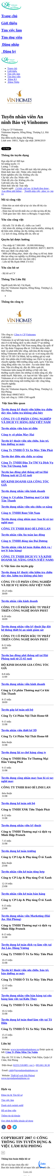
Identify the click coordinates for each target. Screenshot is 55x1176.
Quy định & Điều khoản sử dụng (17, 1120)
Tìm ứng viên (11, 37)
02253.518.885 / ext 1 (23, 1065)
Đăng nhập (10, 44)
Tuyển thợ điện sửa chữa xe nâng (22, 456)
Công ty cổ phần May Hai (17, 434)
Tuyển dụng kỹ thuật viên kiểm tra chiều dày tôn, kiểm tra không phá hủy (26, 411)
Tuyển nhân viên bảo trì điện (19, 428)
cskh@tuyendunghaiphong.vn (23, 1070)
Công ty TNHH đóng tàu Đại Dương (24, 540)
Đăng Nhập (13, 82)
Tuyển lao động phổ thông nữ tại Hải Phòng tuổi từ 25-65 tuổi (24, 473)
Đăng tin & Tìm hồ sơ (11, 1095)
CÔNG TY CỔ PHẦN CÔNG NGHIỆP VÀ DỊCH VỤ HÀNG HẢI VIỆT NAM (26, 420)
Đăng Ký (12, 79)
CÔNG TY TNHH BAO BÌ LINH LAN (26, 528)
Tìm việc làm (11, 30)
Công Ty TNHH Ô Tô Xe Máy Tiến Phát (27, 450)
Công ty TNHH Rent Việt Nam (20, 512)
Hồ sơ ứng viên (8, 1110)
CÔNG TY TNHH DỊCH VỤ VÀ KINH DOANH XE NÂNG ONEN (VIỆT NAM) (27, 558)
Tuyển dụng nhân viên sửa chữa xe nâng (26, 506)
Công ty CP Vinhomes (25, 334)
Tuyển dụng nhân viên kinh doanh (23, 491)
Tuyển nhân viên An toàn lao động (23, 534)
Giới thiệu (9, 23)
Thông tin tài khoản (10, 1115)
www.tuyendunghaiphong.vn (25, 1049)
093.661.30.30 (43, 1065)
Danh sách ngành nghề (12, 1105)
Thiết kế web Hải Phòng (22, 1075)
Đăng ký (8, 51)
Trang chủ (9, 16)
